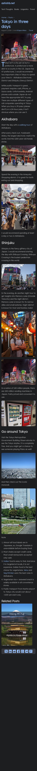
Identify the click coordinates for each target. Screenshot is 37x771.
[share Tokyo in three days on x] (6, 651)
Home (3, 17)
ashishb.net (8, 3)
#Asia (24, 30)
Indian (6, 561)
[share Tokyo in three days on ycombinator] (30, 651)
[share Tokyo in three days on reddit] (14, 651)
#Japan (19, 30)
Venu (26, 570)
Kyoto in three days (17, 635)
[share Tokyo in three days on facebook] (18, 651)
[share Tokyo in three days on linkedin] (10, 651)
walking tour (24, 125)
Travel (31, 30)
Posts (10, 17)
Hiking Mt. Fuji (16, 613)
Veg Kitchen (8, 573)
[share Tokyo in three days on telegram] (26, 651)
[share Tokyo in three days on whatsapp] (22, 651)
